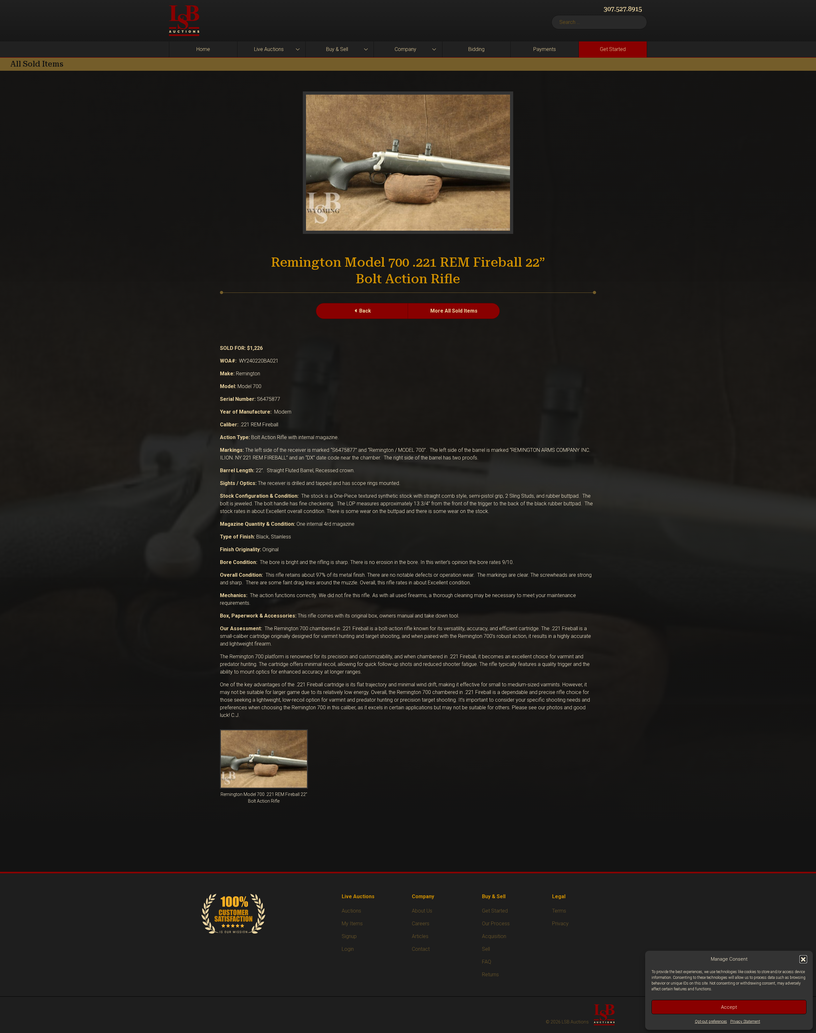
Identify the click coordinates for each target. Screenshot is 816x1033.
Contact (421, 949)
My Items (352, 924)
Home (203, 49)
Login (348, 949)
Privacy (560, 924)
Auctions (351, 911)
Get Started (613, 49)
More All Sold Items (453, 311)
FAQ (486, 962)
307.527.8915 (623, 9)
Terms (559, 911)
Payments (544, 49)
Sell (486, 949)
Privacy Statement (745, 1021)
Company (405, 49)
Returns (490, 975)
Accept (729, 1007)
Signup (349, 936)
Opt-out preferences (711, 1021)
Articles (420, 936)
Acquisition (494, 936)
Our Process (496, 924)
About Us (422, 911)
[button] (803, 959)
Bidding (476, 49)
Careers (420, 924)
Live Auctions (269, 49)
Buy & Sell (337, 49)
